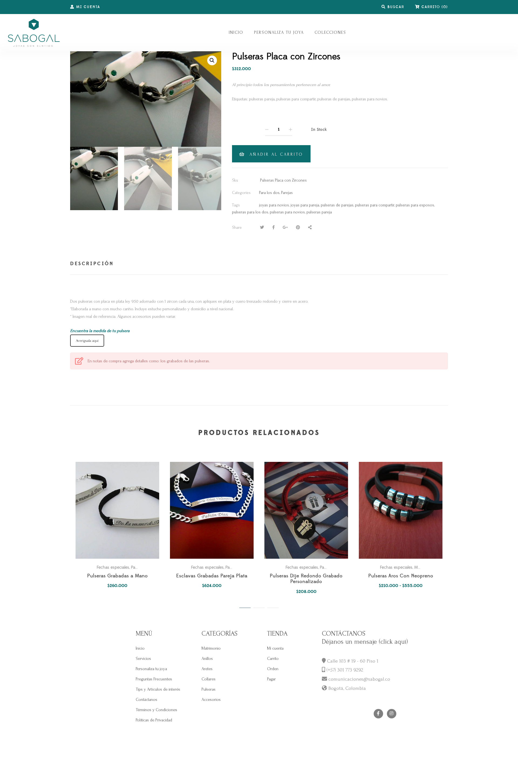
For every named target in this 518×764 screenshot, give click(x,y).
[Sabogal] (33, 32)
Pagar (271, 679)
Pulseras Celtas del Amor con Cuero (401, 576)
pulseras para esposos (415, 205)
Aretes (207, 668)
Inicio (140, 648)
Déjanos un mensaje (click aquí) (365, 641)
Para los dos (269, 192)
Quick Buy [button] (120, 510)
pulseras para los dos (250, 212)
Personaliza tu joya (151, 668)
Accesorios (211, 699)
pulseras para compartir (374, 205)
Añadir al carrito (276, 154)
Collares (209, 679)
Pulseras (209, 689)
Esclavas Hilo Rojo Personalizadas (306, 576)
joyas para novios (274, 205)
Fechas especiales (113, 567)
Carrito (273, 658)
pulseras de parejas (337, 205)
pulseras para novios (287, 212)
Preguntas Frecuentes (154, 679)
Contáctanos (146, 699)
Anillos (207, 658)
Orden (272, 668)
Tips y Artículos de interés (158, 689)
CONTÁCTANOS (343, 633)
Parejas (287, 192)
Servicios (143, 658)
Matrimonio (211, 648)
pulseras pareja (319, 212)
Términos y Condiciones (156, 709)
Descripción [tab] (92, 264)
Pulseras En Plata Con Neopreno (117, 576)
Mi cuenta (275, 648)
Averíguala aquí (87, 341)
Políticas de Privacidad (154, 720)
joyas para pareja (305, 205)
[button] (212, 60)
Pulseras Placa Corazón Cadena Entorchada (211, 579)
